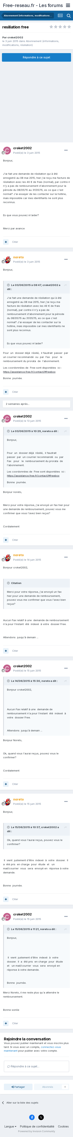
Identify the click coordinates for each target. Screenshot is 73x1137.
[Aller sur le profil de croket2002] (7, 150)
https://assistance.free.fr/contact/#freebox (29, 371)
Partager (19, 1086)
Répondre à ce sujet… (24, 1066)
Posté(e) (26, 152)
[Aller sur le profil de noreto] (7, 259)
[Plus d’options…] (66, 150)
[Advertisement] (36, 102)
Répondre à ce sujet (36, 57)
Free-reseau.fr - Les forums (33, 5)
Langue (9, 1126)
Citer (15, 241)
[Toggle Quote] (9, 285)
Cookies (63, 1126)
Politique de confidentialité (37, 1126)
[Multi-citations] (6, 242)
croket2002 (15, 37)
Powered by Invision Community (36, 1131)
